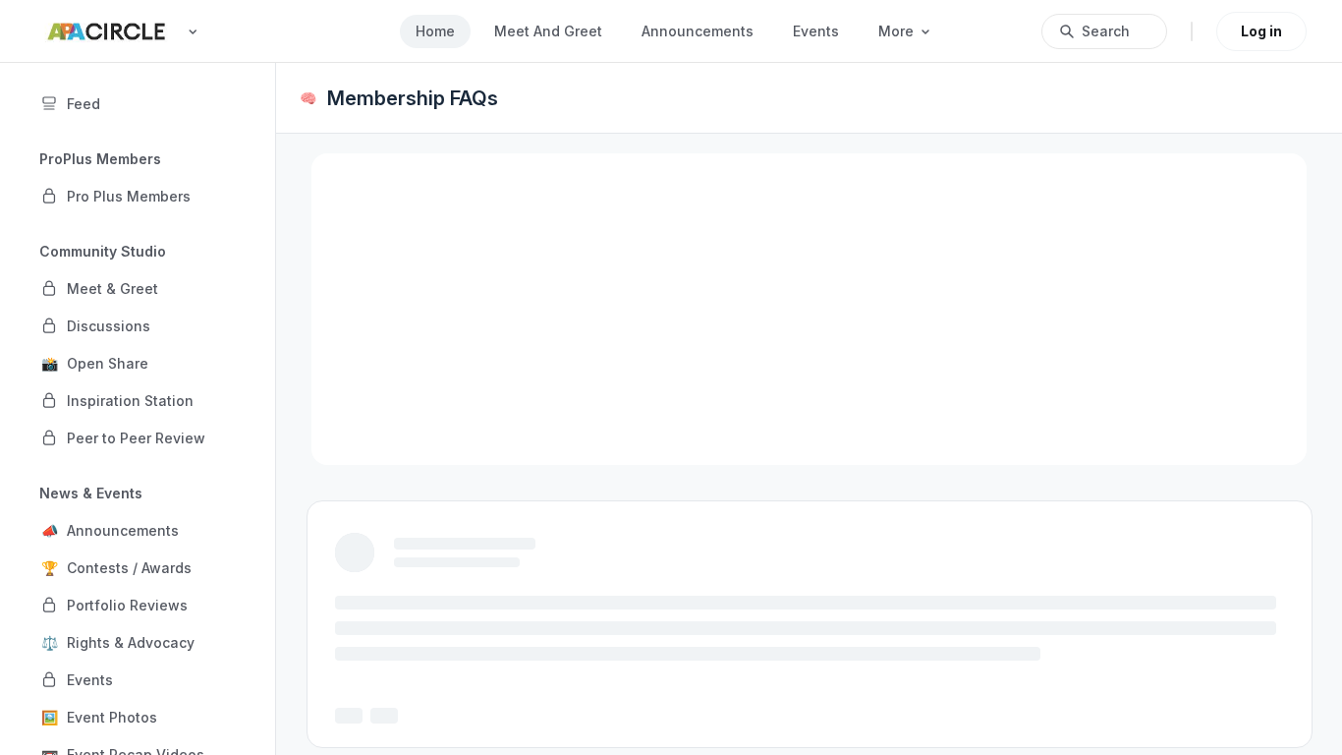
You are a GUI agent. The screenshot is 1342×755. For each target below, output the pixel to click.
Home (435, 31)
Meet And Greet (548, 31)
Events (816, 31)
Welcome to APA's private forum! (513, 574)
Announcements (698, 31)
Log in (1261, 31)
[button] (138, 195)
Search (1106, 31)
